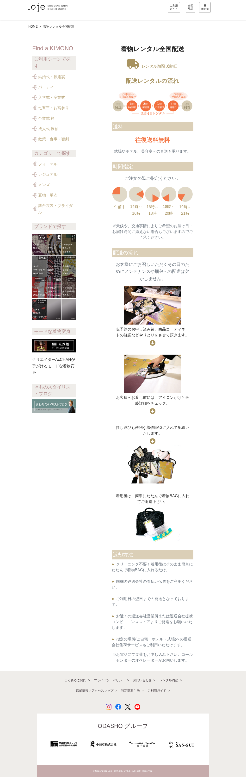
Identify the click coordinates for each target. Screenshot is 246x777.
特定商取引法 (130, 690)
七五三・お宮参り (53, 108)
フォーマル (47, 164)
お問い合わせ (142, 680)
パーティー (47, 87)
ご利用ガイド (174, 7)
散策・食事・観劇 (53, 139)
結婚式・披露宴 (51, 77)
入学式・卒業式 (51, 97)
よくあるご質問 (75, 680)
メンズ (44, 185)
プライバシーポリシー (109, 680)
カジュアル (47, 174)
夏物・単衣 (47, 195)
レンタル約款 (168, 680)
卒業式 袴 (46, 118)
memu (205, 8)
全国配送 (190, 7)
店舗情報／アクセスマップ (94, 690)
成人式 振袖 (48, 129)
